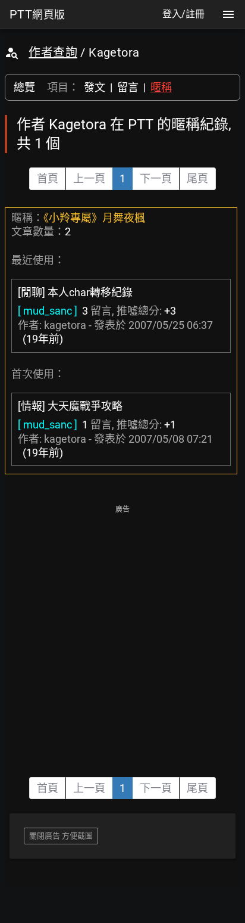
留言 (128, 87)
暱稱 (161, 87)
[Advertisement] (122, 640)
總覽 (24, 87)
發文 (94, 87)
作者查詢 (53, 52)
